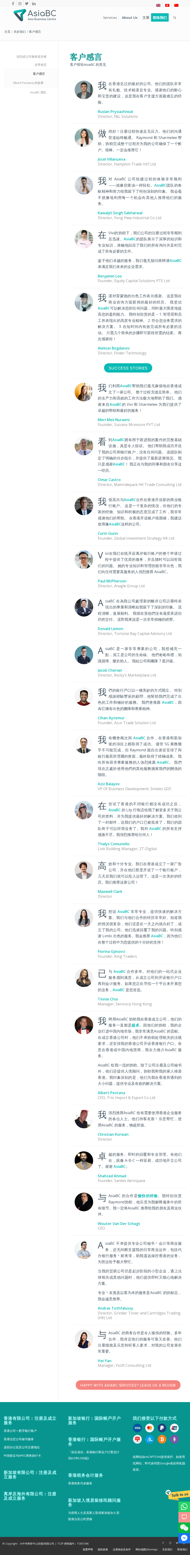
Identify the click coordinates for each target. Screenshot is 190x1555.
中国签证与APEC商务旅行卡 (22, 1455)
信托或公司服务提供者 (31, 56)
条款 (173, 1463)
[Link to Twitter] (26, 3)
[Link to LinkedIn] (33, 3)
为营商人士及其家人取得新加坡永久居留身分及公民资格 (93, 1516)
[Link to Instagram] (19, 3)
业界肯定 (41, 65)
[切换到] (158, 5)
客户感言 (39, 74)
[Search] (174, 17)
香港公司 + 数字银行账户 (20, 1431)
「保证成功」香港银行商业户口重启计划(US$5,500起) (93, 1455)
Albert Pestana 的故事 (28, 83)
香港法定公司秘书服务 (19, 1439)
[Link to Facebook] (13, 3)
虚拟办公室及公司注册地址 (22, 1447)
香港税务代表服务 (80, 1483)
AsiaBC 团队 (38, 92)
